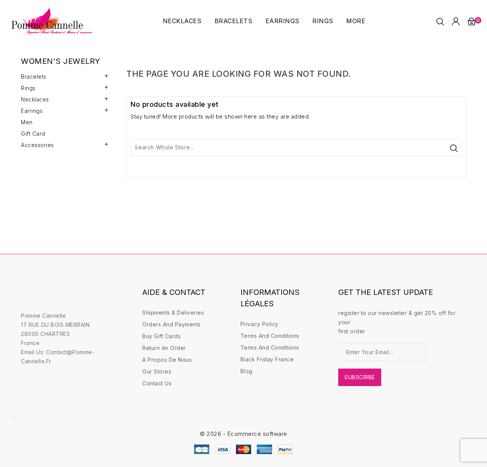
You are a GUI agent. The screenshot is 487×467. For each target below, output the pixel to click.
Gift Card (33, 133)
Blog (246, 371)
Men (27, 122)
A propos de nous (167, 359)
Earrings (282, 21)
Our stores (156, 371)
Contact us (157, 383)
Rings (322, 21)
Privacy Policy (259, 324)
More (355, 21)
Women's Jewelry (60, 61)
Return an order (164, 348)
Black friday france (267, 359)
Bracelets (234, 21)
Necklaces (182, 21)
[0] (471, 21)
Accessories (37, 145)
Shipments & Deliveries (173, 312)
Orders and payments (171, 324)
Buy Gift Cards (161, 336)
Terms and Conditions (269, 335)
